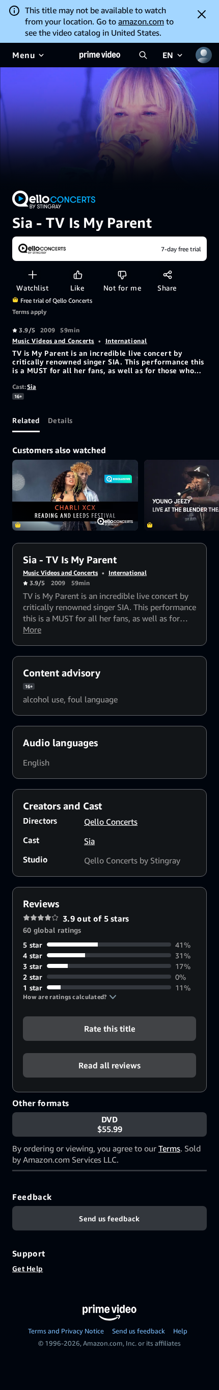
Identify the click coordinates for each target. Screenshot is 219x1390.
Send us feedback (138, 1331)
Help (180, 1331)
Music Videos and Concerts (53, 341)
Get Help (27, 1268)
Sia (31, 386)
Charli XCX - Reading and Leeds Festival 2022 (75, 495)
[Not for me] (122, 274)
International (126, 341)
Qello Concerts (111, 822)
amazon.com (141, 21)
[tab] (26, 420)
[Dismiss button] (201, 14)
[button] (70, 997)
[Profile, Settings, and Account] (204, 55)
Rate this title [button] (109, 1028)
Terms (169, 1148)
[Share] (167, 274)
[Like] (78, 274)
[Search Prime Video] (143, 55)
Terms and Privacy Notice (66, 1331)
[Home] (99, 55)
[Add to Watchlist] (32, 274)
